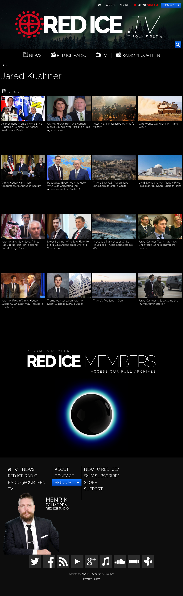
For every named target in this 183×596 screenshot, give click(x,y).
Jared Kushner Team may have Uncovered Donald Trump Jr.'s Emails (158, 245)
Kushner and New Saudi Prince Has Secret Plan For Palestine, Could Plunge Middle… (20, 245)
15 (134, 132)
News (34, 55)
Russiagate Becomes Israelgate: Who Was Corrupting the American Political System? (66, 186)
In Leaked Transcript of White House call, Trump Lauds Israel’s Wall (113, 245)
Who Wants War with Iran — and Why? (158, 125)
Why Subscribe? (101, 476)
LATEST (147, 5)
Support (93, 489)
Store (124, 5)
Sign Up (168, 5)
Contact (64, 476)
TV (104, 55)
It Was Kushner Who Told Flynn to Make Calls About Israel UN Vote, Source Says (68, 245)
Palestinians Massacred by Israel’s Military (113, 125)
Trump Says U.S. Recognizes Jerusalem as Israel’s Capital (110, 184)
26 (180, 309)
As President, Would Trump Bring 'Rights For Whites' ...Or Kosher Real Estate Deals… (21, 127)
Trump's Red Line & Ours (108, 300)
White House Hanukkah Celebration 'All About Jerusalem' (21, 184)
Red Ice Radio (71, 55)
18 (43, 191)
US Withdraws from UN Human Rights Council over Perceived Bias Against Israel (68, 127)
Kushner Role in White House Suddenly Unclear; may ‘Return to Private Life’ (22, 304)
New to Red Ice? (101, 469)
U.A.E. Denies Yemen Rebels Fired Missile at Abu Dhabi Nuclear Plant (160, 184)
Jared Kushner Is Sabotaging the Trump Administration (158, 302)
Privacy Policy (91, 579)
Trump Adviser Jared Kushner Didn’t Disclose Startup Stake (65, 302)
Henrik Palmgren (91, 573)
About (110, 5)
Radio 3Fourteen (140, 55)
